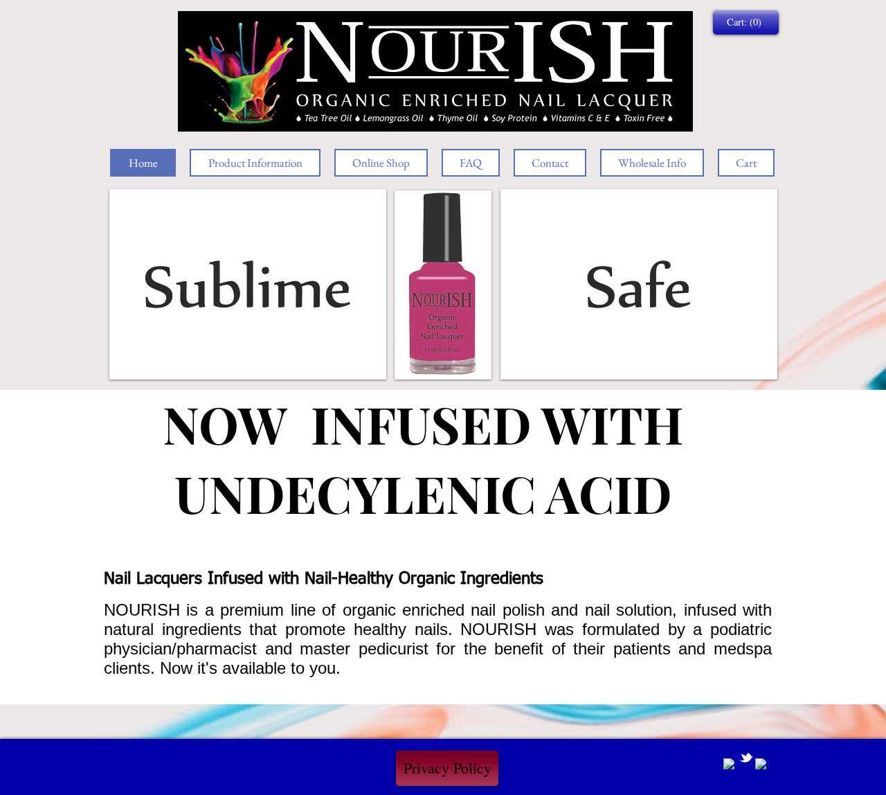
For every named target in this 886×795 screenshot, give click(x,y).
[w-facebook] (730, 765)
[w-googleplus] (762, 765)
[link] (745, 22)
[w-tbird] (746, 758)
